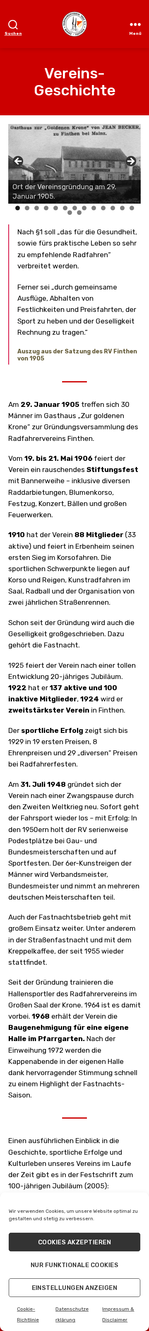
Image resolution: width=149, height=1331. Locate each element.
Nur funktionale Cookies (75, 1265)
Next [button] (130, 162)
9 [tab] (93, 208)
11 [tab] (113, 208)
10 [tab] (103, 208)
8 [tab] (84, 208)
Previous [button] (18, 162)
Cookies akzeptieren (74, 1242)
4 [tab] (46, 208)
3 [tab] (36, 208)
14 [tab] (70, 213)
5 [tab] (55, 208)
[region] (74, 164)
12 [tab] (122, 208)
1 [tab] (17, 208)
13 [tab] (132, 208)
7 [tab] (74, 208)
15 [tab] (79, 213)
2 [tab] (27, 208)
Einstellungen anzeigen (75, 1288)
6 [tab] (65, 208)
